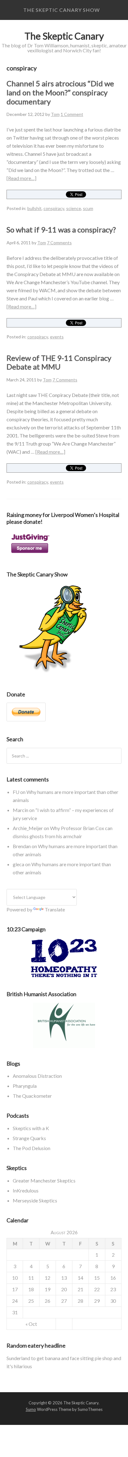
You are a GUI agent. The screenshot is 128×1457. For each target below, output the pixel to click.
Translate (55, 909)
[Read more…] (21, 178)
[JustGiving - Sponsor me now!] (30, 554)
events (57, 336)
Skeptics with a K (31, 1128)
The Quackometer (32, 1096)
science (73, 208)
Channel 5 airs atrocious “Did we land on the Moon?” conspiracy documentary (60, 92)
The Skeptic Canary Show (61, 10)
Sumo (31, 1409)
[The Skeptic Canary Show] (53, 674)
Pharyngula (25, 1086)
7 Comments (59, 242)
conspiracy (53, 208)
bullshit (34, 208)
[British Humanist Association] (64, 1025)
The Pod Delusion (31, 1148)
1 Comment (72, 114)
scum (88, 208)
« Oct (31, 1324)
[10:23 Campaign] (64, 958)
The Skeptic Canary (64, 35)
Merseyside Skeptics (35, 1200)
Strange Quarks (29, 1138)
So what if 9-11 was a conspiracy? (61, 229)
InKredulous (26, 1190)
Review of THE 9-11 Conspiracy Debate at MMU (59, 362)
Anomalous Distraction (37, 1076)
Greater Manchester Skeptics (44, 1180)
